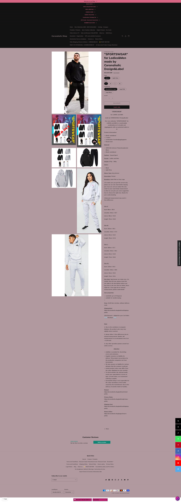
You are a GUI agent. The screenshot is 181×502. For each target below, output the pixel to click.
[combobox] (82, 499)
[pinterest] (178, 445)
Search (84, 459)
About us (80, 466)
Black (107, 78)
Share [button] (107, 428)
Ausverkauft (116, 103)
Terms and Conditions (72, 464)
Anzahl (106, 95)
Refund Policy (92, 464)
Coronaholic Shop (118, 493)
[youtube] (178, 463)
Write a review (102, 442)
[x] (178, 421)
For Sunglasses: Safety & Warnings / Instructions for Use (90, 469)
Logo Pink (122, 89)
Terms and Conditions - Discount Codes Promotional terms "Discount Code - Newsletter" (90, 461)
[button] (122, 36)
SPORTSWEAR (116, 111)
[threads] (178, 427)
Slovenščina (68, 492)
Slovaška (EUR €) (57, 492)
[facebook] (178, 451)
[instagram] (178, 457)
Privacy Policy (109, 464)
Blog (75, 466)
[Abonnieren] (75, 479)
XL (120, 83)
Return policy (101, 464)
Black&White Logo (111, 89)
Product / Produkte (92, 459)
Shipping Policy (83, 464)
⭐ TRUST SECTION (89, 466)
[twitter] (178, 469)
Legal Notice (69, 466)
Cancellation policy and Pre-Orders (105, 466)
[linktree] (178, 439)
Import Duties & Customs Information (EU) (90, 471)
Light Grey (115, 78)
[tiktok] (178, 433)
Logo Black (109, 92)
